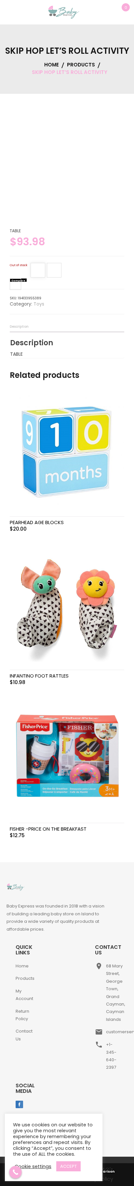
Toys (39, 304)
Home (22, 966)
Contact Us (24, 1035)
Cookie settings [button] (33, 1166)
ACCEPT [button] (68, 1166)
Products (25, 978)
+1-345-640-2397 (111, 1055)
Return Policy (22, 1015)
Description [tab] (19, 326)
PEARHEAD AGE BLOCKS (37, 522)
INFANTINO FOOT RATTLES (39, 675)
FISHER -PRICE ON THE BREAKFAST (48, 828)
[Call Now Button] (15, 1172)
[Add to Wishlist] (38, 271)
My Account (24, 995)
